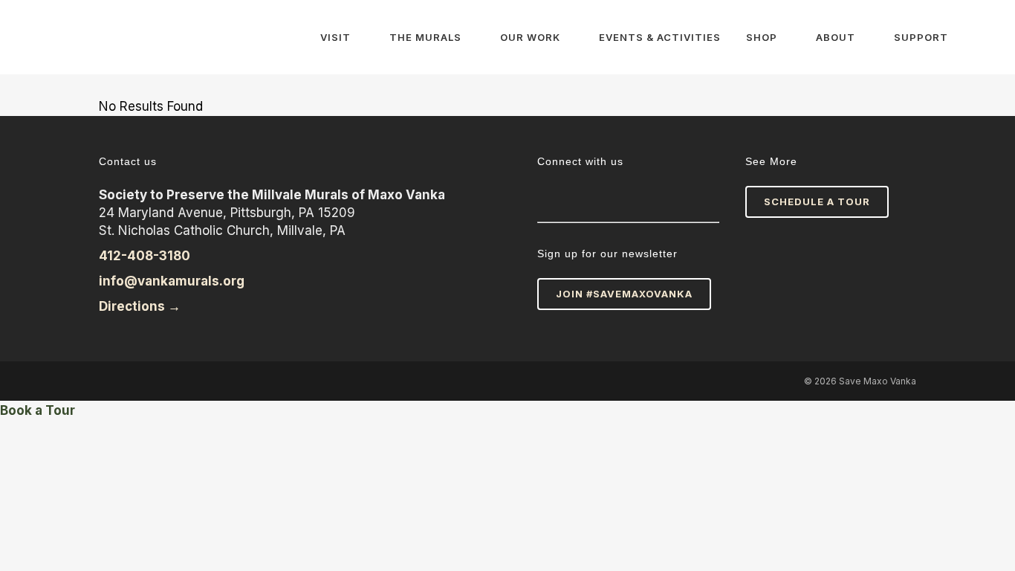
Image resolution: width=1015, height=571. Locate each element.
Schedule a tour (817, 201)
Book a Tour (37, 410)
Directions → (141, 306)
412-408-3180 (144, 255)
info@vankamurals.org (171, 281)
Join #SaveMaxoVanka (624, 294)
